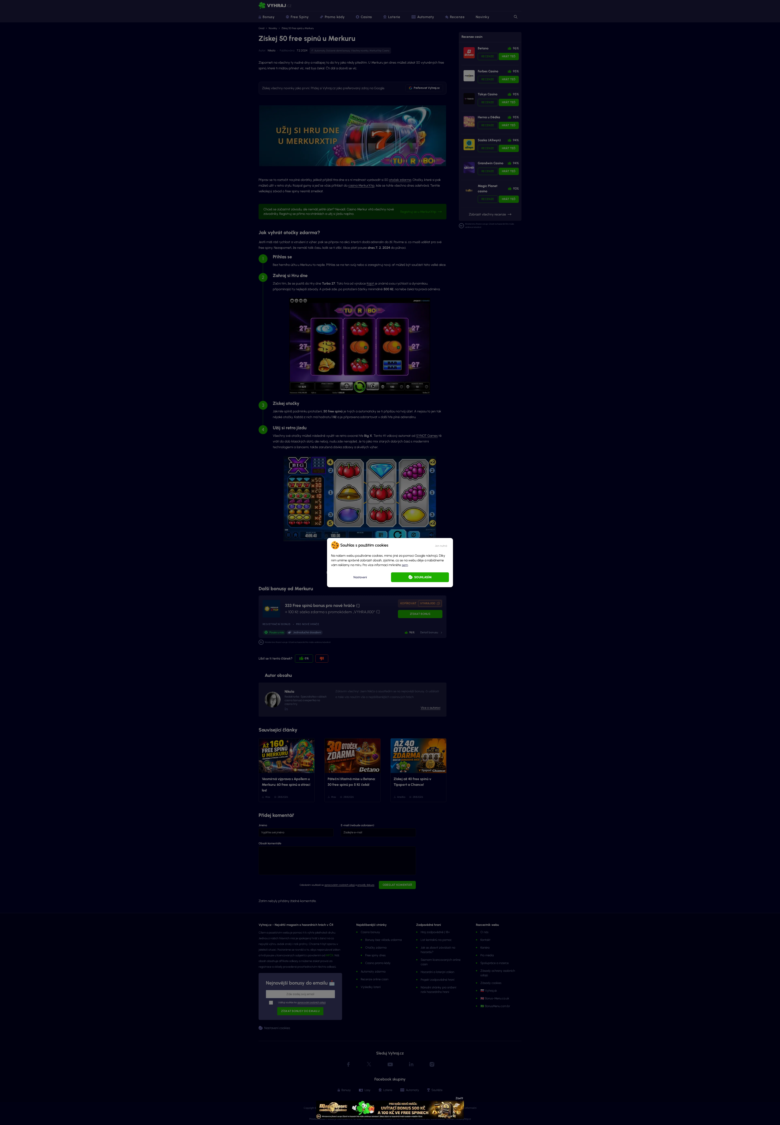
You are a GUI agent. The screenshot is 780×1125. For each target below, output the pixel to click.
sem (405, 565)
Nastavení (360, 577)
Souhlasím (423, 577)
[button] (441, 545)
